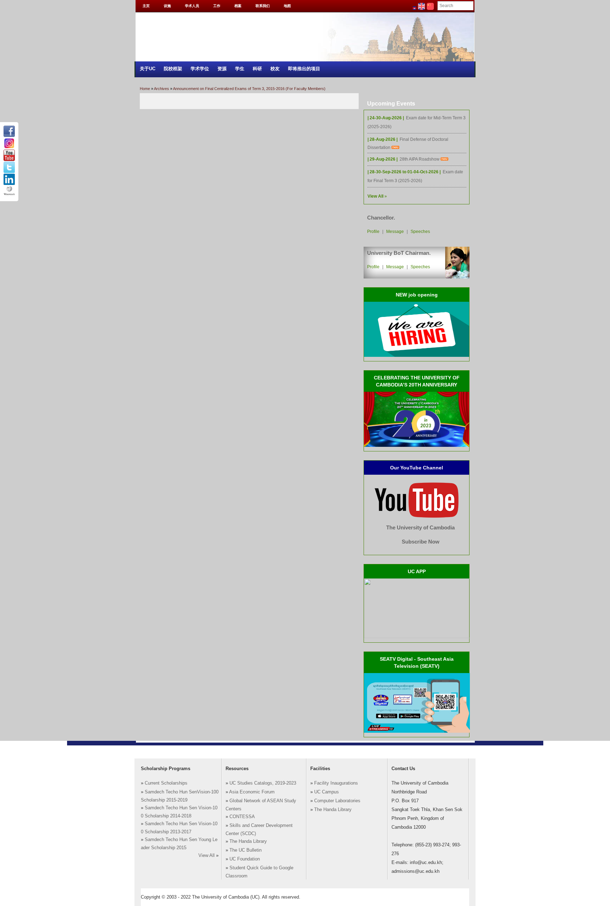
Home (145, 88)
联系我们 (263, 6)
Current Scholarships (166, 783)
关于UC (147, 68)
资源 (222, 68)
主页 (146, 6)
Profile (373, 231)
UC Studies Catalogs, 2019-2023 (262, 783)
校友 (275, 68)
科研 (257, 68)
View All (206, 855)
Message (395, 231)
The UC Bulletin (245, 850)
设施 (167, 6)
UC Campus (326, 792)
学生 (239, 68)
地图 (287, 6)
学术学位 (200, 68)
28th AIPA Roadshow (420, 159)
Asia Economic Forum (252, 792)
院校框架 (173, 68)
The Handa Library (248, 841)
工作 (216, 6)
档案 (237, 6)
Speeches (420, 231)
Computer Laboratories (337, 800)
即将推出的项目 (304, 68)
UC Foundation (244, 859)
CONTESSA (242, 816)
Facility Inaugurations (336, 783)
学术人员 (192, 6)
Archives (161, 88)
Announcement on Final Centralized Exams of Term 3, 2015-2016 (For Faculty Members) (249, 88)
